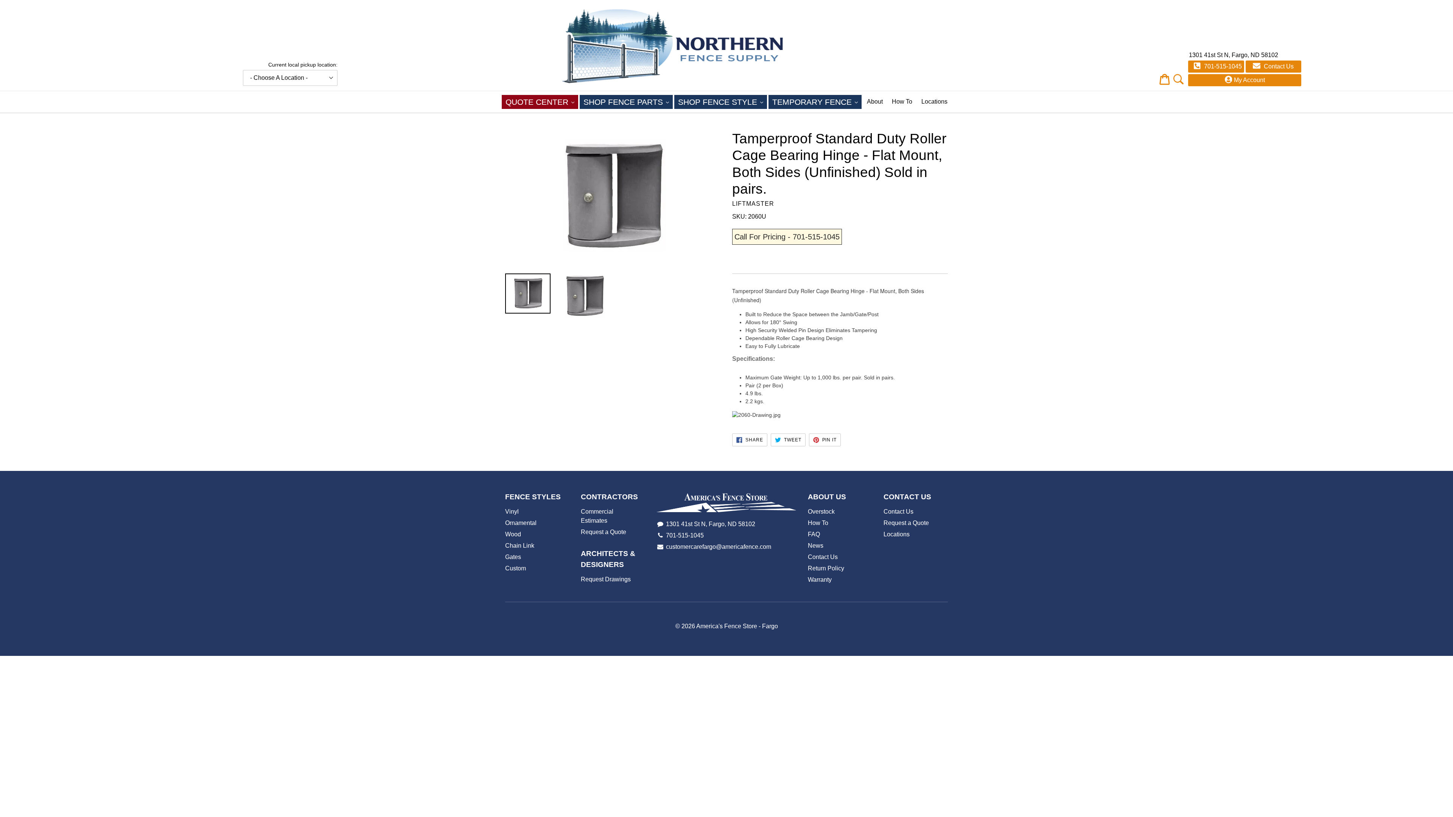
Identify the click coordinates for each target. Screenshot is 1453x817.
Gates (513, 557)
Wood (513, 534)
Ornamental (521, 523)
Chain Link (519, 545)
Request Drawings (606, 579)
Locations (934, 101)
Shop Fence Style (722, 101)
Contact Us (1278, 66)
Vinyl (512, 511)
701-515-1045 (1222, 66)
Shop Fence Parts (628, 101)
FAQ (814, 534)
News (815, 545)
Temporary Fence (817, 101)
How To (902, 101)
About (875, 101)
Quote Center (542, 101)
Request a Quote (603, 532)
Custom (515, 568)
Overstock (821, 511)
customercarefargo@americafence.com (718, 547)
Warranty (820, 579)
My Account (1249, 80)
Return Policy (826, 568)
